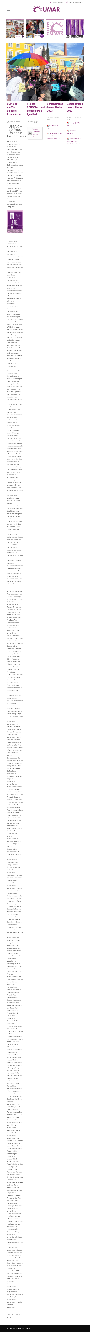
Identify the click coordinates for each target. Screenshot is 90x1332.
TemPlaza (28, 1328)
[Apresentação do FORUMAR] (55, 28)
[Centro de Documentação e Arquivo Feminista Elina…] (15, 28)
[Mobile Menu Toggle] (8, 9)
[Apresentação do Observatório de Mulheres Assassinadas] (75, 28)
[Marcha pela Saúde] (45, 72)
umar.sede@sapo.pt (76, 2)
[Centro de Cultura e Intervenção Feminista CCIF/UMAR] (35, 28)
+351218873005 (58, 2)
